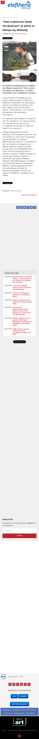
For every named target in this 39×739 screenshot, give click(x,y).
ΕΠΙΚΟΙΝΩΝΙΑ (30, 713)
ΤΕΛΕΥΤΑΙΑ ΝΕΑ (12, 273)
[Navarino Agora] (19, 77)
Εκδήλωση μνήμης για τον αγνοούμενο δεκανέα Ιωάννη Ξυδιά (22, 301)
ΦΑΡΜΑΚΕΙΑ (7, 710)
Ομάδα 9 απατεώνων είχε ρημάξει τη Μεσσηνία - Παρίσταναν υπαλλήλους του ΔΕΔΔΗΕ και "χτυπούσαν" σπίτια (22, 321)
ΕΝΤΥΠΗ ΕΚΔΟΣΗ (19, 704)
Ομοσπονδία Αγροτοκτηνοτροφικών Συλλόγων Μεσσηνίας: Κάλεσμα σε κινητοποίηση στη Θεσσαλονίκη (22, 310)
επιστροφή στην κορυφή (28, 195)
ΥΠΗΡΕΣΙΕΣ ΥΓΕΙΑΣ (18, 710)
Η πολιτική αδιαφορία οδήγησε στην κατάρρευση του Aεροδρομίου (22, 287)
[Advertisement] (19, 397)
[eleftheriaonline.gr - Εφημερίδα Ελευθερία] (19, 5)
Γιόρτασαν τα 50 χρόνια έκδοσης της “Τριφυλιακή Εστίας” (21, 294)
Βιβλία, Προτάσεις (16, 191)
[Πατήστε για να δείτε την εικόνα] (19, 55)
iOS (14, 696)
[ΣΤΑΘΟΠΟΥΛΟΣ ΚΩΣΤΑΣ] (19, 721)
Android (23, 696)
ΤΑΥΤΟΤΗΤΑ (8, 713)
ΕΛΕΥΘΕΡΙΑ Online (20, 34)
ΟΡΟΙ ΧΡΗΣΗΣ (31, 710)
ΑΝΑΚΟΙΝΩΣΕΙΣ (19, 713)
